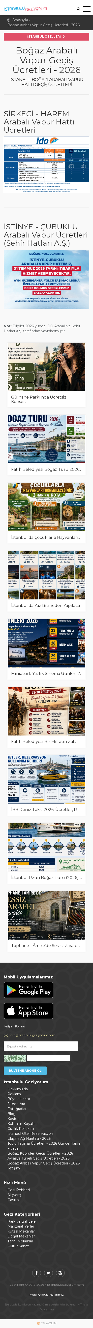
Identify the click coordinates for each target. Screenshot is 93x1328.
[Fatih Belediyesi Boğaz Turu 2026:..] (46, 439)
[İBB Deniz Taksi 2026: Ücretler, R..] (46, 779)
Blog (11, 1114)
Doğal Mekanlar (21, 1236)
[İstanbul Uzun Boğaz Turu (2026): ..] (46, 847)
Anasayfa (20, 20)
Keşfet (13, 1118)
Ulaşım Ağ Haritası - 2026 (29, 1138)
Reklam (14, 1094)
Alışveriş (14, 1195)
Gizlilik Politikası (20, 1128)
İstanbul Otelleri (44, 36)
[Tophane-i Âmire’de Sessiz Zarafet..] (46, 915)
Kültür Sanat (18, 1246)
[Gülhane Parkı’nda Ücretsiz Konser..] (46, 367)
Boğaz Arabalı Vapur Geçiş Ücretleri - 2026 (43, 25)
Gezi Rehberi (18, 1190)
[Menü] (87, 10)
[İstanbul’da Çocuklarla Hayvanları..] (46, 507)
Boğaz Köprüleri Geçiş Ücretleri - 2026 (40, 1153)
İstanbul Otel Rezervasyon (30, 1133)
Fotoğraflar (17, 1109)
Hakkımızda (17, 1089)
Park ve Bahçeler (22, 1221)
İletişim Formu (14, 1026)
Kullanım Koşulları (22, 1123)
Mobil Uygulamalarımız (47, 1294)
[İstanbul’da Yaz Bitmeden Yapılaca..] (46, 575)
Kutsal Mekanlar (21, 1231)
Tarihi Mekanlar (20, 1241)
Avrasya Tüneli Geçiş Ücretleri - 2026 (38, 1158)
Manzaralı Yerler (20, 1226)
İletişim (13, 1168)
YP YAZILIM (49, 1323)
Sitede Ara (16, 1104)
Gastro (13, 1200)
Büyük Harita (18, 1099)
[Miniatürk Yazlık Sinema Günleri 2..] (46, 643)
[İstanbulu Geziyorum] (25, 8)
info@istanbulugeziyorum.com (32, 1035)
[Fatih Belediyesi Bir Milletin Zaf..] (46, 711)
